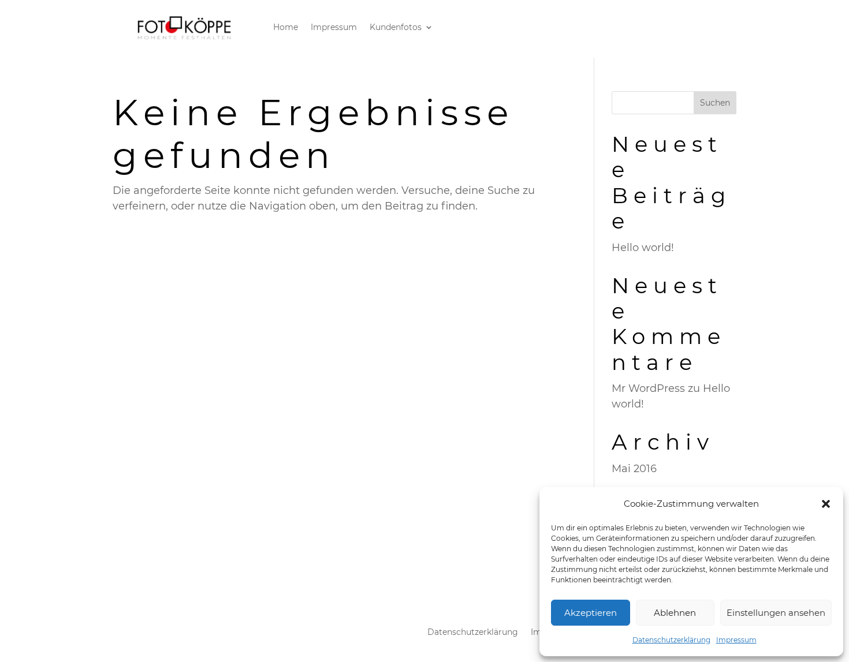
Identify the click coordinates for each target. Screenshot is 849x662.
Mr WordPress (648, 388)
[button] (826, 504)
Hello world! (643, 247)
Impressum (736, 639)
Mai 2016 (634, 468)
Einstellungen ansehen (776, 612)
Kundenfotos (396, 27)
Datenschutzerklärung (671, 639)
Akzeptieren (590, 612)
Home (285, 27)
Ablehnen (675, 612)
